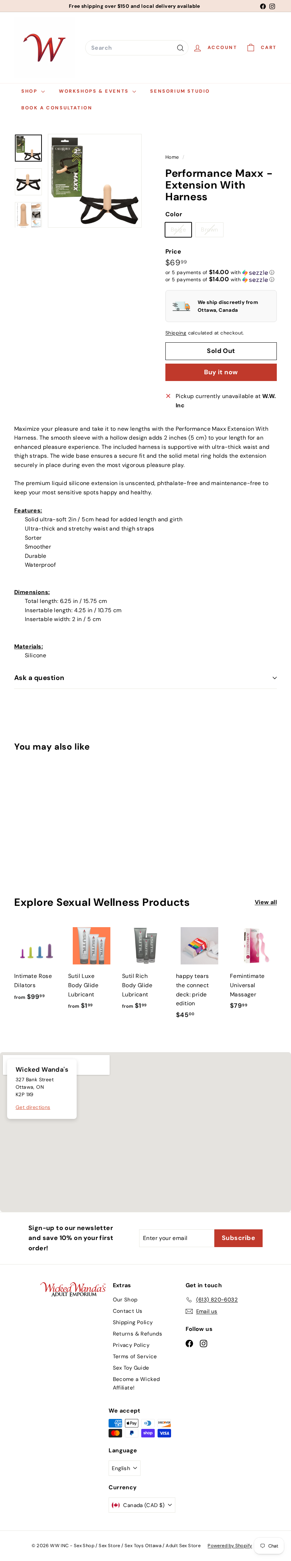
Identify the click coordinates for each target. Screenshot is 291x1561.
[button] (219, 272)
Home (173, 157)
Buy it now (221, 372)
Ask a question (39, 677)
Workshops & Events (95, 91)
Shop (30, 91)
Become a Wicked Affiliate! (136, 1383)
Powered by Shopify (230, 1546)
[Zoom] (94, 180)
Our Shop (125, 1299)
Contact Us (128, 1311)
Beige (181, 231)
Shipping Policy (133, 1322)
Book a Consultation (56, 108)
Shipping (175, 333)
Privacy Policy (131, 1345)
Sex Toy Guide (131, 1367)
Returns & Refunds (138, 1333)
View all (266, 902)
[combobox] (136, 48)
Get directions (33, 1107)
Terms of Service (135, 1356)
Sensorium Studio (180, 91)
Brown (212, 231)
